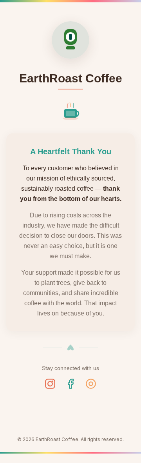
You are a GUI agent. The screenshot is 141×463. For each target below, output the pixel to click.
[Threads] (90, 383)
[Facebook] (70, 383)
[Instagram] (50, 383)
